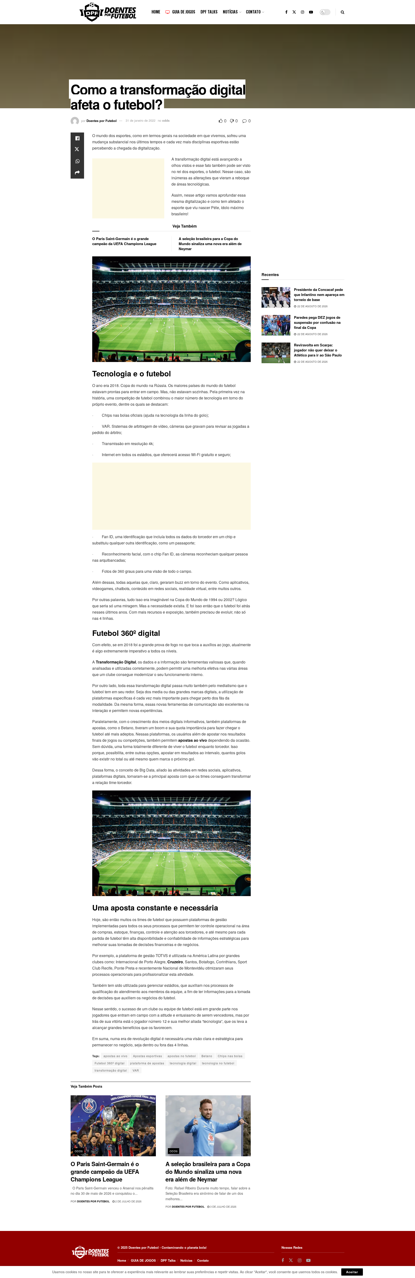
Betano (206, 1056)
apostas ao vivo (116, 1056)
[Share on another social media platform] (77, 173)
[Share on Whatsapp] (77, 161)
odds (166, 120)
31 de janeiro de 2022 (140, 120)
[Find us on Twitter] (294, 12)
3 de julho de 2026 (222, 1206)
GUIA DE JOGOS (183, 12)
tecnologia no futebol (218, 1063)
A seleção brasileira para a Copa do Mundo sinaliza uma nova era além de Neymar (210, 243)
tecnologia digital (183, 1063)
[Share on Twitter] (77, 150)
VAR (136, 1070)
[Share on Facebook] (77, 138)
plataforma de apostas (147, 1063)
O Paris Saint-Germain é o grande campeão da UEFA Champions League (124, 241)
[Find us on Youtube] (311, 12)
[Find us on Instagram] (302, 12)
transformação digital (111, 1070)
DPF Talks (209, 12)
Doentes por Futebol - (144, 1247)
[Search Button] (342, 12)
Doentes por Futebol (101, 120)
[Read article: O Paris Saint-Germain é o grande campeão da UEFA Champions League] (113, 1125)
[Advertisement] (128, 188)
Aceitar (352, 1272)
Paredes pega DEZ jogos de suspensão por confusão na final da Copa (317, 322)
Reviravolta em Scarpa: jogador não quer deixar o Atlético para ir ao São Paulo (318, 350)
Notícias (230, 12)
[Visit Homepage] (107, 12)
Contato (253, 12)
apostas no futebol (182, 1056)
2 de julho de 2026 (128, 1201)
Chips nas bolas (230, 1056)
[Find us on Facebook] (286, 12)
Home (156, 12)
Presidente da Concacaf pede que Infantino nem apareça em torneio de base (319, 294)
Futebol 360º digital (110, 1063)
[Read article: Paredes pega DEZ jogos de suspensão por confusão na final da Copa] (276, 325)
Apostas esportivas (147, 1056)
